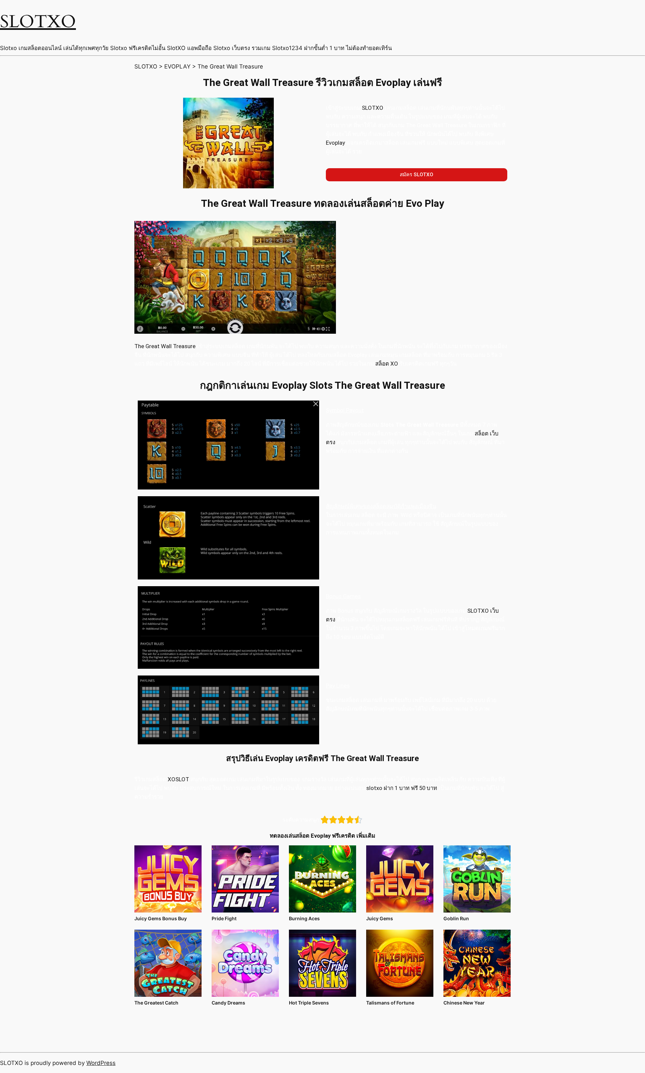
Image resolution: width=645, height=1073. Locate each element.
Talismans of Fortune (390, 1003)
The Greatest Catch (156, 1003)
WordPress (101, 1063)
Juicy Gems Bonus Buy (160, 918)
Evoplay (335, 142)
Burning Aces (304, 918)
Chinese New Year (464, 1003)
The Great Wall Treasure (165, 346)
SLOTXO (38, 22)
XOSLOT (178, 779)
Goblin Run (456, 918)
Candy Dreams (228, 1003)
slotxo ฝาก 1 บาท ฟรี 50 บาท (401, 788)
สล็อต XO (386, 363)
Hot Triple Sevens (309, 1003)
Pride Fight (224, 918)
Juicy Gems (379, 918)
